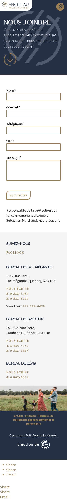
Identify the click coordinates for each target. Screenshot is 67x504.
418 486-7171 (17, 346)
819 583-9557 (17, 351)
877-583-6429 (34, 306)
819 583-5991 (17, 299)
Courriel (13, 107)
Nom (11, 90)
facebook (15, 252)
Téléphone (15, 124)
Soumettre (18, 195)
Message (13, 157)
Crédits (18, 415)
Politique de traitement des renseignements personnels (33, 420)
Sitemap (30, 415)
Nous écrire (17, 288)
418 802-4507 (17, 377)
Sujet (10, 141)
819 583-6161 (17, 293)
